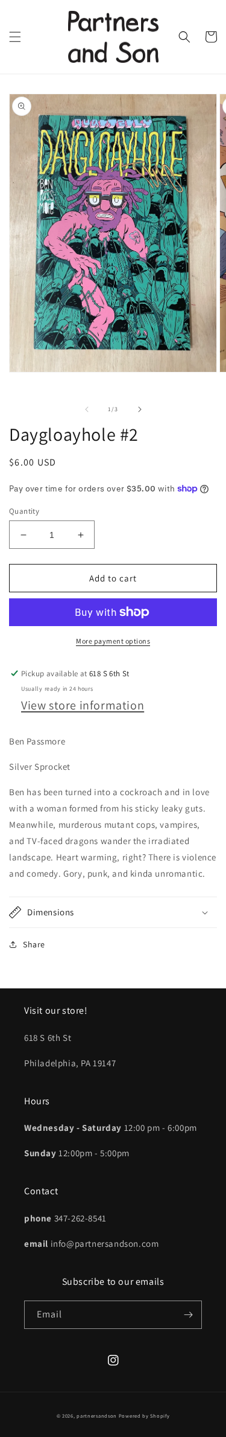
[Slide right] (140, 409)
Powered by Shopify (144, 1415)
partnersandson (97, 1415)
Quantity (24, 511)
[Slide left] (87, 409)
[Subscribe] (188, 1315)
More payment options (113, 640)
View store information (82, 705)
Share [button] (34, 944)
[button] (15, 37)
